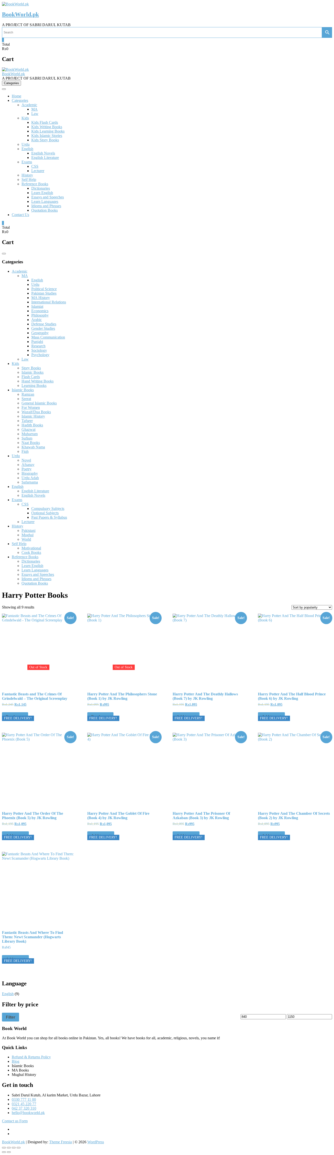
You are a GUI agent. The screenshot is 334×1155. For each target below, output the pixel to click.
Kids (25, 118)
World (26, 539)
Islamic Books (33, 372)
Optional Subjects (45, 513)
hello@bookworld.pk (28, 1113)
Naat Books (31, 443)
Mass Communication (48, 337)
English (27, 149)
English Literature (45, 157)
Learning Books (34, 385)
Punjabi (37, 342)
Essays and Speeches (47, 197)
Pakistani (28, 530)
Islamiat (37, 306)
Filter (10, 1017)
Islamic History (33, 416)
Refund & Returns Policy (31, 1057)
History (27, 175)
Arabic (36, 320)
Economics (39, 311)
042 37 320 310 (24, 1108)
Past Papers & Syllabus (49, 517)
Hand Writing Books (38, 381)
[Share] (14, 1147)
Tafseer (27, 421)
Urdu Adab (30, 478)
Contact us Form (15, 1121)
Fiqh (25, 451)
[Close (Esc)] (19, 1147)
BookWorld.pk (20, 14)
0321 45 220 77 (24, 1104)
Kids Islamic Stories (46, 136)
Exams (27, 162)
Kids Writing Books (46, 127)
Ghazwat (28, 429)
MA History (40, 298)
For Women (31, 407)
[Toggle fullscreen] (9, 1147)
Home (16, 96)
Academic (29, 105)
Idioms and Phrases (46, 206)
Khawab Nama (33, 447)
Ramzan (28, 394)
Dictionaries (40, 188)
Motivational (31, 548)
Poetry (27, 469)
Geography (40, 333)
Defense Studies (43, 324)
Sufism (27, 438)
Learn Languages (44, 201)
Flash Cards (31, 377)
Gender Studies (43, 328)
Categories (20, 100)
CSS (34, 166)
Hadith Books (32, 425)
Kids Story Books (45, 140)
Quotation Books (44, 210)
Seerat (26, 399)
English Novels (43, 153)
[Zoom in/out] (4, 1147)
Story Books (31, 368)
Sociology (39, 350)
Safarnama (30, 482)
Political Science (44, 289)
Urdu (26, 144)
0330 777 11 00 (24, 1099)
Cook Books (31, 552)
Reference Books (35, 184)
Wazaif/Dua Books (36, 412)
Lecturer (37, 171)
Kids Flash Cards (44, 122)
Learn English (42, 193)
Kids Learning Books (48, 131)
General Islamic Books (39, 403)
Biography (30, 473)
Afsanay (28, 465)
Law (34, 114)
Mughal (27, 535)
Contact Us (20, 215)
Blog (15, 1061)
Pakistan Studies (43, 293)
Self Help (29, 179)
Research (38, 346)
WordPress (95, 1142)
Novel (26, 460)
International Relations (48, 302)
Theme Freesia (60, 1142)
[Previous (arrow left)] (4, 1152)
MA (34, 109)
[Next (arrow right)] (9, 1152)
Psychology (40, 355)
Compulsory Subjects (47, 508)
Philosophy (40, 315)
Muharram (30, 434)
